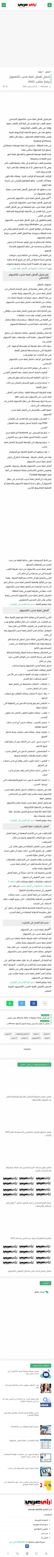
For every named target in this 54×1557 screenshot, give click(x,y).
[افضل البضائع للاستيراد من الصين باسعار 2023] (27, 1222)
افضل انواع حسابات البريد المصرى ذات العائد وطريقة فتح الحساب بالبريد (28, 1169)
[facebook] (27, 1546)
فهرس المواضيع (41, 1529)
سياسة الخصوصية (40, 1524)
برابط (40, 72)
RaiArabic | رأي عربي (17, 1542)
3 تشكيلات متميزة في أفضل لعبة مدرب (29, 268)
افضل (47, 72)
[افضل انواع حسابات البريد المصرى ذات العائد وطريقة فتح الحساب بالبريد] (27, 1151)
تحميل (7, 1034)
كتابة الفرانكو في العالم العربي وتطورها (24, 1440)
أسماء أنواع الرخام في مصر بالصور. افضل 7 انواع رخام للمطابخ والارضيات (28, 1204)
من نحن (44, 1533)
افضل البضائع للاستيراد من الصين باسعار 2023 (31, 1238)
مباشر (23, 1038)
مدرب (13, 1038)
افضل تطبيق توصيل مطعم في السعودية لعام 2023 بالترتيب (28, 1133)
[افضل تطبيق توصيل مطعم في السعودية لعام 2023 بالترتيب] (27, 1115)
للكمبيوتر (35, 1038)
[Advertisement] (27, 38)
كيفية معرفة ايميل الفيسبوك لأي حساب (23, 1468)
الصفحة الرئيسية (41, 1520)
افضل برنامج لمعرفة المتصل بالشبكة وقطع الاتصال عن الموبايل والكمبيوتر (28, 1098)
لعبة (46, 1038)
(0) (4, 86)
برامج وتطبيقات (21, 1034)
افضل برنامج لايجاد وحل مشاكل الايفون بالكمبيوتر (29, 1271)
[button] (33, 1003)
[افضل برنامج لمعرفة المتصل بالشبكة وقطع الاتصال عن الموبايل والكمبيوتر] (27, 1080)
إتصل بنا (44, 1538)
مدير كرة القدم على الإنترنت (22, 604)
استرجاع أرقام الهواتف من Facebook (25, 1427)
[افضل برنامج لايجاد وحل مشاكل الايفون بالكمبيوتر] (27, 1254)
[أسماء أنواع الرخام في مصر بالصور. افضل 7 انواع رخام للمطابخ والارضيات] (27, 1186)
